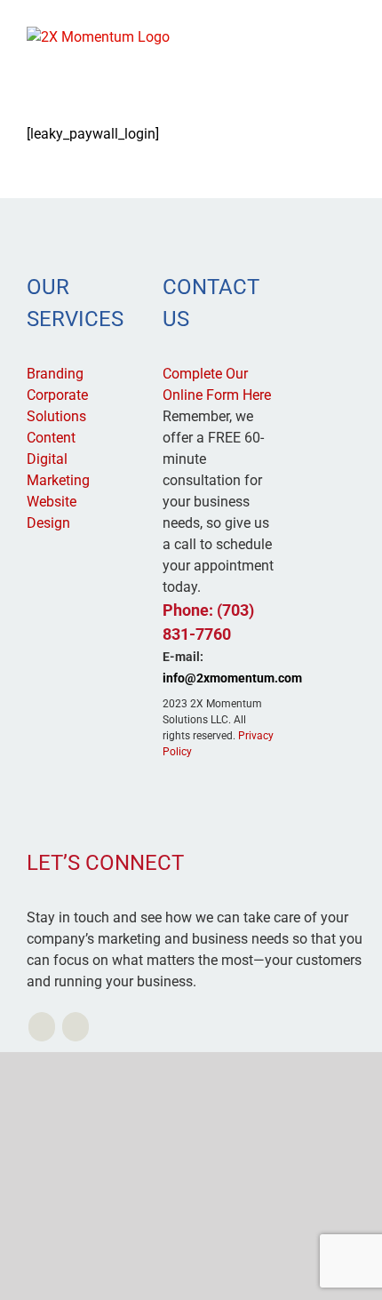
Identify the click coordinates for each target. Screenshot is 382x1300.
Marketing (58, 480)
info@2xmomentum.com (232, 678)
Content (51, 437)
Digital (47, 459)
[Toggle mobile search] (316, 36)
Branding (55, 373)
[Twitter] (41, 1026)
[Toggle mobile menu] (348, 36)
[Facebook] (75, 1026)
